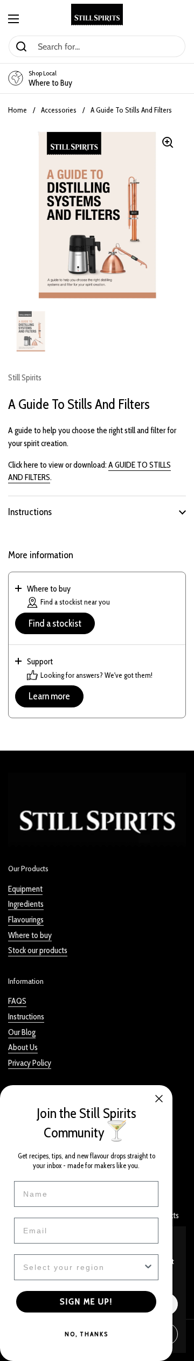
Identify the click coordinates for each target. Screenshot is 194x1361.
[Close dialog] (159, 1099)
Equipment (25, 889)
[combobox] (83, 1267)
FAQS (17, 1001)
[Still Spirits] (97, 14)
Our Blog (22, 1032)
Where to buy (30, 935)
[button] (97, 512)
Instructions (26, 1016)
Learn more (49, 696)
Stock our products (37, 950)
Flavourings (26, 919)
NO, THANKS (86, 1334)
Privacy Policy (29, 1063)
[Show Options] (148, 1267)
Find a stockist (55, 623)
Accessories (59, 110)
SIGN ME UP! (86, 1301)
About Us (23, 1047)
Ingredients (26, 904)
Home (17, 110)
